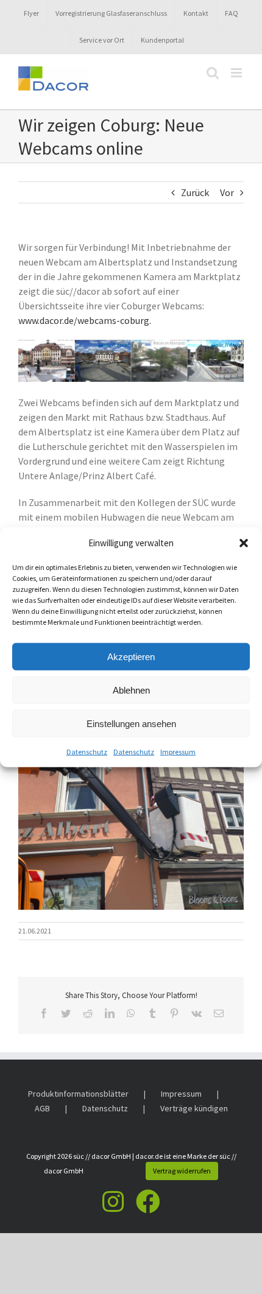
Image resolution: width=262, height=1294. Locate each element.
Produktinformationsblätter (78, 1093)
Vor (227, 192)
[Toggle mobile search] (213, 72)
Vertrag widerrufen (182, 1170)
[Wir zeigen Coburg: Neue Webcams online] (131, 345)
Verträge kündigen (194, 1108)
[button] (244, 543)
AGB (42, 1108)
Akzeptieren (131, 656)
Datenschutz (86, 751)
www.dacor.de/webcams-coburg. (84, 320)
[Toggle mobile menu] (237, 72)
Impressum (178, 751)
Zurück (195, 192)
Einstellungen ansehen (131, 723)
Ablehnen (131, 689)
